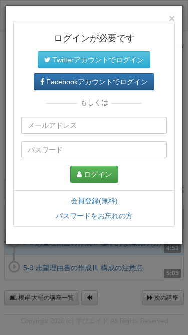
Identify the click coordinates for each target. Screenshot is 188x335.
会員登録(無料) (94, 201)
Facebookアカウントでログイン (96, 82)
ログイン (97, 174)
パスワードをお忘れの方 (94, 216)
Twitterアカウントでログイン (97, 60)
